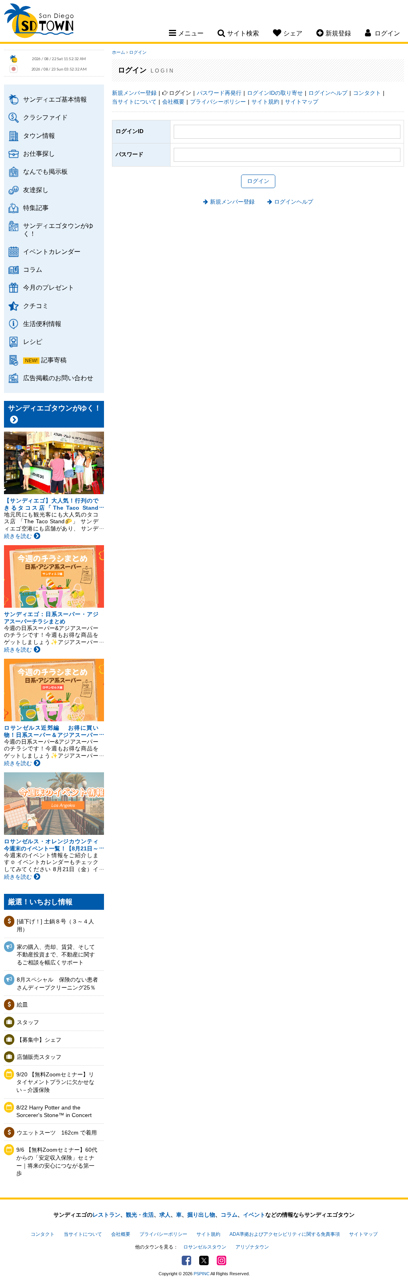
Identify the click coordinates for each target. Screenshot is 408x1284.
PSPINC (202, 1273)
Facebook (186, 1260)
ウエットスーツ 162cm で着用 (57, 1132)
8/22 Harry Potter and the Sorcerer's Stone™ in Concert (54, 1111)
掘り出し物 (201, 1214)
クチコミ (36, 305)
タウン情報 (39, 135)
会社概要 (173, 101)
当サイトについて (134, 101)
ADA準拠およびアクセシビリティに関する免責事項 (285, 1234)
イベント (254, 1214)
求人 (165, 1214)
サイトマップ (301, 101)
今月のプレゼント (48, 287)
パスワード (129, 154)
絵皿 (22, 1004)
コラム (32, 269)
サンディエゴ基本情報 (55, 99)
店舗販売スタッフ (39, 1057)
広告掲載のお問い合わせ (58, 377)
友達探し (36, 189)
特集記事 (36, 207)
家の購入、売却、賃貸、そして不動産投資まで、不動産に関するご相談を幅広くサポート (56, 955)
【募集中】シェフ (39, 1040)
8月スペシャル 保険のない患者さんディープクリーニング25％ (57, 983)
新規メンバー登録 (134, 93)
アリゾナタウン (252, 1247)
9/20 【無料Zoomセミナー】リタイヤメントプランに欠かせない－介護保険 (55, 1082)
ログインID (129, 131)
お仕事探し (39, 153)
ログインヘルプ (327, 93)
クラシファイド (45, 117)
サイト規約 (265, 101)
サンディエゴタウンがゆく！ (58, 229)
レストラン (106, 1214)
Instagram (221, 1260)
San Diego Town (39, 22)
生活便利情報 (42, 323)
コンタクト (367, 93)
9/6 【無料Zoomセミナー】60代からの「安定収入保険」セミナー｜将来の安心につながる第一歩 (56, 1161)
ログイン (138, 52)
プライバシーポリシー (218, 101)
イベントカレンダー (51, 251)
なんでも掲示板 (45, 171)
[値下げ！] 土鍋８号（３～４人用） (55, 925)
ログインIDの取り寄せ (275, 93)
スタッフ (28, 1022)
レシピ (32, 341)
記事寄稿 (54, 359)
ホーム (118, 52)
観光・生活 (140, 1214)
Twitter (204, 1260)
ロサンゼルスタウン (204, 1247)
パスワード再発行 (219, 93)
